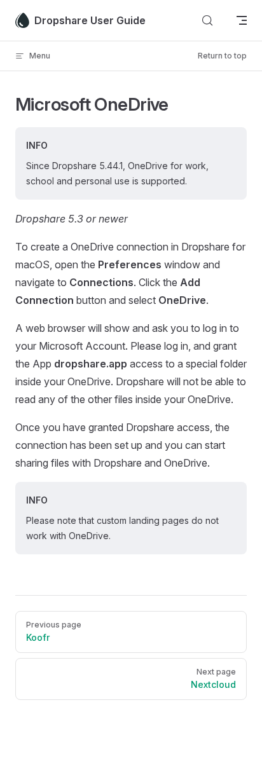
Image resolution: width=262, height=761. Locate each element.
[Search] (207, 20)
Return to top (222, 55)
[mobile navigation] (241, 20)
